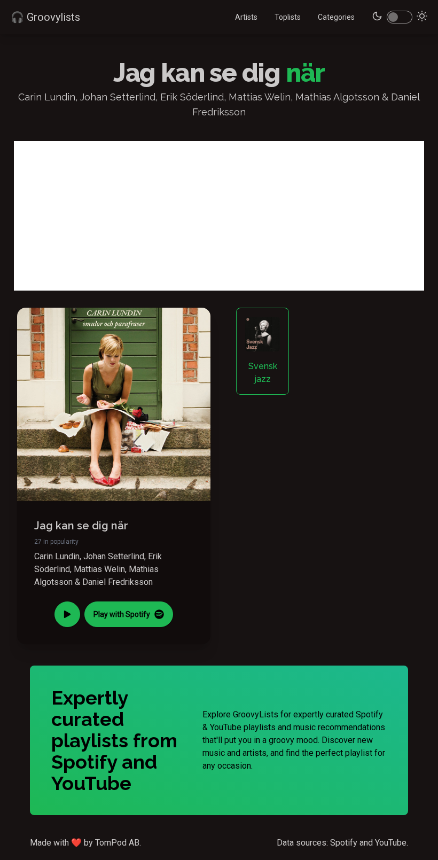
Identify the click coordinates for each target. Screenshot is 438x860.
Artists (246, 17)
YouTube (390, 843)
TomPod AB (117, 843)
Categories (336, 17)
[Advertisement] (219, 216)
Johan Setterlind (113, 556)
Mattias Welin (99, 569)
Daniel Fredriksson (117, 582)
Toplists (288, 17)
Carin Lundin (57, 556)
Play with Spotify (121, 614)
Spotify (343, 843)
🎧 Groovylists (45, 17)
